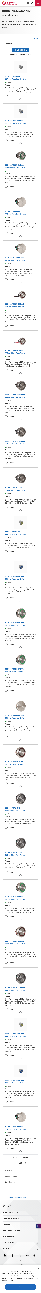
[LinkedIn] (6, 1255)
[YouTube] (27, 1255)
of (20, 1163)
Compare (10, 96)
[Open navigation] (38, 3)
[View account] (32, 3)
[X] (20, 1255)
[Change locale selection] (28, 3)
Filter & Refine (20, 50)
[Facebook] (12, 1255)
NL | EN (21, 1260)
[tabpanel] (20, 608)
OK (20, 1287)
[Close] (38, 1268)
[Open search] (24, 3)
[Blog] (34, 1255)
